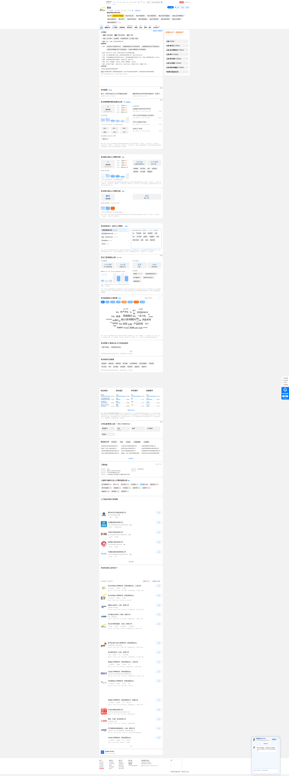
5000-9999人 (119, 35)
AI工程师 (142, 171)
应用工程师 (136, 240)
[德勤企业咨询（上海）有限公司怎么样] (104, 607)
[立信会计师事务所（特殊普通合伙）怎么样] (104, 673)
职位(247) (110, 590)
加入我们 (101, 765)
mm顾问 (141, 309)
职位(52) (110, 647)
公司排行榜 (111, 763)
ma (137, 321)
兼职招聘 (121, 765)
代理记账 (151, 363)
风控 (114, 326)
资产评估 (142, 168)
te (131, 312)
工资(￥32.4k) (116, 714)
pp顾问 (145, 236)
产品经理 (138, 233)
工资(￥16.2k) (117, 676)
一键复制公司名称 (156, 581)
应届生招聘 (121, 763)
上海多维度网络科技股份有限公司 (150, 448)
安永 (109, 7)
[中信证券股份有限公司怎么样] (104, 711)
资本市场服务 (143, 363)
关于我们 (101, 762)
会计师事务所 (133, 363)
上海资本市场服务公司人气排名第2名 (117, 49)
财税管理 (118, 363)
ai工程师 (139, 236)
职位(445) (110, 685)
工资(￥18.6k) (116, 628)
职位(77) (110, 714)
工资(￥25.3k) (116, 647)
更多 (120, 22)
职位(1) (109, 600)
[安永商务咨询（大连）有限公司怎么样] (104, 654)
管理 (161, 88)
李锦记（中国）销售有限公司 (109, 448)
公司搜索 (111, 762)
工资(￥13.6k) (115, 742)
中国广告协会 (105, 347)
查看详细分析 (131, 410)
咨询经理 (145, 327)
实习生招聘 (121, 767)
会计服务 (115, 366)
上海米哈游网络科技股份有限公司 (110, 451)
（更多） (123, 157)
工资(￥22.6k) (117, 732)
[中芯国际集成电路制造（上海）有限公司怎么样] (104, 730)
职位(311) (110, 657)
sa (133, 233)
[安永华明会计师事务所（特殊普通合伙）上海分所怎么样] (104, 588)
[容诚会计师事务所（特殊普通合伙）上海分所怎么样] (104, 664)
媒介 (111, 322)
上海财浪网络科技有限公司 (148, 446)
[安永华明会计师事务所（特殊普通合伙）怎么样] (104, 597)
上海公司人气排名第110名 (114, 46)
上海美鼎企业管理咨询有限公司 (109, 446)
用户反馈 (101, 768)
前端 (125, 328)
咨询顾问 (135, 168)
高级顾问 (149, 171)
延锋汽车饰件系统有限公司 (128, 448)
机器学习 (144, 366)
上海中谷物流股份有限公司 (128, 451)
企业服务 (116, 38)
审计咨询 (104, 366)
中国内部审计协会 (116, 347)
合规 (124, 309)
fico (134, 236)
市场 (157, 236)
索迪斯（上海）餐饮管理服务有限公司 (131, 453)
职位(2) (109, 666)
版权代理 (111, 363)
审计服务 (125, 363)
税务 (142, 240)
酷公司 (110, 768)
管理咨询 (154, 168)
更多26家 (131, 561)
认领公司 (137, 10)
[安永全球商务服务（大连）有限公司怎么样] (104, 626)
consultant (109, 319)
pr (119, 320)
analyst (151, 316)
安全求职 (149, 762)
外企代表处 (108, 35)
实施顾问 (151, 236)
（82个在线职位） (127, 102)
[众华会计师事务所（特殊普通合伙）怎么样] (104, 739)
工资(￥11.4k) (117, 657)
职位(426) (110, 676)
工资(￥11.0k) (115, 666)
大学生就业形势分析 (133, 765)
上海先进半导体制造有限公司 (129, 446)
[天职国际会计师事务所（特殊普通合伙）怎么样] (104, 683)
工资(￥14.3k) (116, 704)
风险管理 (135, 171)
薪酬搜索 (130, 762)
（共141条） (119, 257)
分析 (148, 168)
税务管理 (129, 366)
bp (134, 313)
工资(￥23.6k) (115, 600)
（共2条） (110, 90)
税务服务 (122, 366)
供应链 (115, 323)
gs (149, 314)
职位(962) (110, 723)
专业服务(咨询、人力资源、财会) (129, 38)
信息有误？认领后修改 (157, 30)
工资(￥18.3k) (117, 609)
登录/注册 (187, 2)
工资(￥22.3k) (117, 590)
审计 (123, 319)
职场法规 (143, 762)
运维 (146, 240)
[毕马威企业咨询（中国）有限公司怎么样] (104, 616)
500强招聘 (111, 767)
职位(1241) (110, 732)
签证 (134, 310)
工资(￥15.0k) (117, 685)
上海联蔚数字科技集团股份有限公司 (150, 451)
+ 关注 (158, 512)
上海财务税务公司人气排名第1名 (131, 46)
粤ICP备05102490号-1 (146, 763)
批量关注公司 (146, 581)
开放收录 (101, 767)
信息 (144, 233)
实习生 (142, 315)
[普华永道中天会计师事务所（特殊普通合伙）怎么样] (104, 645)
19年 (130, 35)
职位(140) (110, 609)
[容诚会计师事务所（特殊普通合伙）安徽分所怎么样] (104, 702)
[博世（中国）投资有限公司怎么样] (104, 721)
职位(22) (110, 628)
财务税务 (104, 363)
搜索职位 (121, 762)
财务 (118, 316)
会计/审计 (109, 38)
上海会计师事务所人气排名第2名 (137, 49)
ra (140, 320)
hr (138, 315)
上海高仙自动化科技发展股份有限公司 (151, 453)
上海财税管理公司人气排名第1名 (150, 46)
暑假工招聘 (121, 768)
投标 (117, 312)
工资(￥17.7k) (117, 723)
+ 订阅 (170, 7)
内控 (127, 309)
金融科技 (137, 366)
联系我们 (101, 763)
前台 (146, 323)
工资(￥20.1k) (116, 618)
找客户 (110, 765)
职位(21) (110, 618)
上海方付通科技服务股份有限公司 (110, 453)
